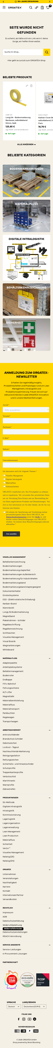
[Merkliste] (42, 8)
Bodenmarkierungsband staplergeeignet (22, 587)
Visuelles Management (13, 637)
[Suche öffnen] (30, 7)
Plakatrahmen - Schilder (14, 620)
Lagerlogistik (9, 819)
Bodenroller (8, 676)
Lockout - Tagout (11, 747)
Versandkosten (10, 899)
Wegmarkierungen (11, 646)
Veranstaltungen (10, 878)
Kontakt (6, 891)
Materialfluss (9, 705)
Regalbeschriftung (11, 625)
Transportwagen (10, 722)
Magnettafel (8, 696)
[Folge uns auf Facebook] (18, 1019)
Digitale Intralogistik (12, 807)
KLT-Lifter (7, 692)
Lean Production (10, 836)
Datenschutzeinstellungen (15, 932)
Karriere (6, 887)
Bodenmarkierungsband (14, 583)
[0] (48, 8)
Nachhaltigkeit (10, 883)
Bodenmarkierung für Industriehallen (20, 579)
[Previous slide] (3, 1)
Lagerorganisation (11, 823)
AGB (5, 917)
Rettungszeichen (11, 760)
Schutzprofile (9, 768)
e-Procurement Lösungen (15, 954)
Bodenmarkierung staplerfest (16, 570)
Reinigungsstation (11, 756)
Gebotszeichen (10, 743)
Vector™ (6, 848)
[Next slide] (49, 1)
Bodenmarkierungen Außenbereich (19, 574)
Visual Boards (9, 641)
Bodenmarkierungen (12, 566)
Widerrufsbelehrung (12, 925)
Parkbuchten (9, 713)
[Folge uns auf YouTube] (29, 1019)
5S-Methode (8, 802)
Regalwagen (8, 717)
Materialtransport (11, 709)
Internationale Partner (13, 895)
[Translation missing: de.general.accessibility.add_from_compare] (26, 85)
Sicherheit (7, 844)
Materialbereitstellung (13, 701)
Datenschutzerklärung (13, 921)
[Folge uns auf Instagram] (24, 1019)
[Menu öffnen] (4, 7)
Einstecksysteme (11, 595)
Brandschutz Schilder (13, 739)
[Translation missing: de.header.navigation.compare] (37, 8)
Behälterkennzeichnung (14, 562)
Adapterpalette (10, 663)
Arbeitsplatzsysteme (12, 667)
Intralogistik (8, 811)
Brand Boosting (34, 1042)
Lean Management (11, 832)
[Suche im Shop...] (46, 52)
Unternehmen (9, 874)
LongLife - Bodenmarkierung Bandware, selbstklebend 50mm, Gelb (18, 120)
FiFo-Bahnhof (9, 684)
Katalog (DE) (8, 857)
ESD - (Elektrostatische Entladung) (19, 600)
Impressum (8, 913)
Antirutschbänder (11, 735)
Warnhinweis (9, 781)
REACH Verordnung (12, 936)
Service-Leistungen (12, 950)
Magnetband (9, 616)
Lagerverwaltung (11, 827)
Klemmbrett (8, 608)
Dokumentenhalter (12, 591)
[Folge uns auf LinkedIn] (34, 1019)
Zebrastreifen (9, 789)
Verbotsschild (9, 777)
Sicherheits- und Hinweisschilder (18, 764)
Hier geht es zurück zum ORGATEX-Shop (26, 61)
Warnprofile (8, 785)
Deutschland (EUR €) (32, 1006)
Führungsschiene (11, 688)
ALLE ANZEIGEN (25, 144)
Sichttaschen (9, 633)
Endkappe (7, 680)
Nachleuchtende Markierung (16, 752)
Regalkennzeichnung (12, 629)
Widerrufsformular (13, 929)
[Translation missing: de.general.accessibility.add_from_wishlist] (31, 85)
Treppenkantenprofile (13, 772)
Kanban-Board (9, 604)
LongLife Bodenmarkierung (16, 612)
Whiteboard (8, 650)
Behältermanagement (13, 671)
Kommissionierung (12, 815)
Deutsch (11, 1006)
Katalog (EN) (8, 861)
